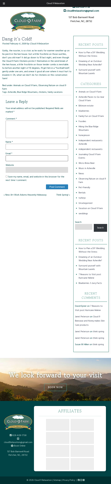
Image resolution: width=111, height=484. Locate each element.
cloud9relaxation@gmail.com (82, 11)
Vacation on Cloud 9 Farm (91, 208)
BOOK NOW (55, 387)
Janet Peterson (82, 316)
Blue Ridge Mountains (27, 92)
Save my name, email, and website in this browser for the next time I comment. (35, 178)
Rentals (82, 193)
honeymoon (84, 135)
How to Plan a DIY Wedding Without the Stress (92, 54)
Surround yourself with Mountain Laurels (89, 71)
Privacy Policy (69, 480)
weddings (83, 213)
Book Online (19, 446)
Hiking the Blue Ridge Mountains (88, 128)
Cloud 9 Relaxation (56, 3)
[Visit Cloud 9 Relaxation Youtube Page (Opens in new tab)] (81, 480)
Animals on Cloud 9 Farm (25, 85)
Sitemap (57, 480)
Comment (11, 119)
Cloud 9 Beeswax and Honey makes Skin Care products (90, 321)
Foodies (82, 121)
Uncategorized (85, 203)
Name (9, 142)
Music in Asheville (87, 168)
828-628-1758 (82, 7)
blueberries (84, 111)
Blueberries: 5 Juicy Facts (90, 283)
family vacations (55, 92)
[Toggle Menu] (4, 3)
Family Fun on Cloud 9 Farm (91, 116)
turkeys (82, 198)
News (81, 173)
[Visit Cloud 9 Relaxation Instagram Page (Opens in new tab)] (84, 480)
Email (9, 154)
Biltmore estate (86, 106)
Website (10, 165)
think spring (98, 331)
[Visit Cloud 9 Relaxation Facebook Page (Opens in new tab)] (79, 480)
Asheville (12, 92)
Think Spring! (62, 195)
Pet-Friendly (84, 187)
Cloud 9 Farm (12, 61)
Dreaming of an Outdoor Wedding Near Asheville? (90, 63)
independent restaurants (90, 149)
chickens (43, 92)
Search (78, 222)
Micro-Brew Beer (87, 163)
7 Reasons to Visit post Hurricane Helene (90, 276)
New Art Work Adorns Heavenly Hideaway (26, 195)
